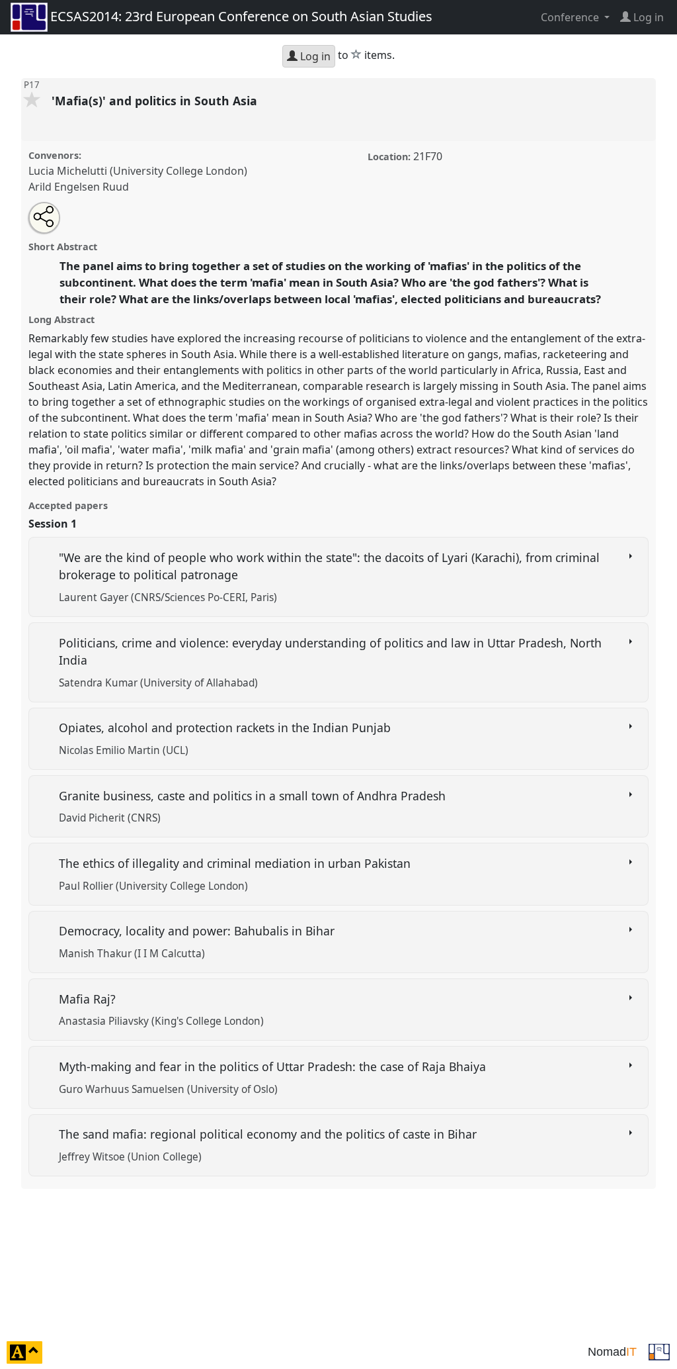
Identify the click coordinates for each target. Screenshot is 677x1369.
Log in (314, 56)
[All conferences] (659, 1351)
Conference (571, 17)
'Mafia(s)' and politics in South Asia (156, 101)
